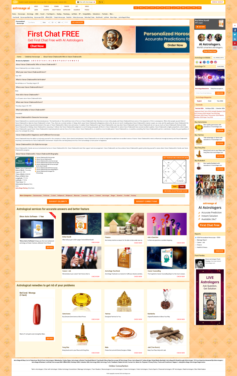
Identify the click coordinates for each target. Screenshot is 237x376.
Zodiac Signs (67, 360)
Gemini (56, 6)
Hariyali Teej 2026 (211, 113)
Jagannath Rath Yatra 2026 (202, 111)
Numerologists (106, 369)
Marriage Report (202, 240)
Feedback (114, 362)
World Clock (41, 360)
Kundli (26, 2)
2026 (37, 14)
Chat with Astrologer (86, 2)
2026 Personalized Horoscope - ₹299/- (209, 237)
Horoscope (21, 14)
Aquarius (77, 10)
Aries (36, 6)
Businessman (37, 195)
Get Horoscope (77, 22)
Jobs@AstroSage (183, 362)
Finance (199, 245)
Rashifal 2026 (32, 2)
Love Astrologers (117, 369)
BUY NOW (50, 247)
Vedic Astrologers (142, 369)
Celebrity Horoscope (32, 57)
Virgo (87, 6)
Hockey (133, 195)
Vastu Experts (153, 369)
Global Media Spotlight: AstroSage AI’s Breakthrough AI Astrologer (172, 360)
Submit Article (122, 362)
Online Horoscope (78, 17)
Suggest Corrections (146, 201)
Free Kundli (16, 17)
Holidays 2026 (209, 108)
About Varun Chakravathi (44, 159)
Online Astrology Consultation (67, 369)
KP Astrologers (177, 369)
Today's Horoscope (59, 17)
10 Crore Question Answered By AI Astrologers (208, 360)
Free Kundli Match (90, 360)
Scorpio (46, 10)
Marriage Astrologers (84, 369)
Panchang (66, 14)
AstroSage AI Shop (124, 17)
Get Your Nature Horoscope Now (175, 158)
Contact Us (131, 362)
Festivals (105, 14)
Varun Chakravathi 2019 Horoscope (47, 168)
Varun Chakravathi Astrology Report (47, 169)
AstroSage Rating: (22, 188)
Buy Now (202, 27)
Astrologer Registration (197, 362)
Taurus (46, 6)
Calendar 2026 (62, 2)
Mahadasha (58, 360)
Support (175, 362)
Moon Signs (113, 17)
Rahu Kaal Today (89, 17)
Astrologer (105, 195)
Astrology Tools (106, 362)
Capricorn (66, 10)
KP (80, 14)
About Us (138, 362)
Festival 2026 (199, 108)
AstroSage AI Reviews (38, 362)
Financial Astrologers (165, 369)
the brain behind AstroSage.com (213, 261)
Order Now (219, 251)
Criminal (98, 195)
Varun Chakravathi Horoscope (46, 157)
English (199, 101)
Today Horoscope (52, 2)
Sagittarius (56, 10)
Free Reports (51, 14)
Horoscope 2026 (41, 2)
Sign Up (220, 2)
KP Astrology (123, 360)
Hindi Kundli (99, 17)
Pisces (87, 10)
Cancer (66, 6)
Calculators (96, 14)
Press (130, 360)
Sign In (214, 2)
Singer (113, 195)
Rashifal (21, 2)
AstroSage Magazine (203, 97)
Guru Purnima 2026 (200, 113)
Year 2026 (220, 101)
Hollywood (60, 195)
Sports (91, 195)
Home (14, 14)
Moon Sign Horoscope (111, 360)
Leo (77, 6)
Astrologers (50, 360)
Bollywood (69, 195)
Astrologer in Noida (78, 360)
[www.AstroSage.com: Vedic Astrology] (15, 1)
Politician (46, 195)
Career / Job (201, 242)
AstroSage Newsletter (202, 88)
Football (126, 195)
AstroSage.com (126, 373)
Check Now (95, 242)
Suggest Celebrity (58, 201)
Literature (84, 195)
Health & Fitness (202, 247)
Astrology (30, 14)
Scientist (119, 195)
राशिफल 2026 (48, 17)
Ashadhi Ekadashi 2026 (218, 111)
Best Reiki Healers (200, 369)
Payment (145, 362)
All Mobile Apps (218, 57)
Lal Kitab (106, 17)
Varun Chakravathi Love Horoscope (47, 161)
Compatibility (87, 14)
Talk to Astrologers (37, 369)
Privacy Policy (152, 362)
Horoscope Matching (26, 17)
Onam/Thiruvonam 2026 (211, 115)
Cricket (53, 195)
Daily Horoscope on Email (218, 88)
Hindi (209, 101)
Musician (77, 195)
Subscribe (220, 66)
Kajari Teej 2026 (208, 117)
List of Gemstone (31, 360)
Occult (42, 14)
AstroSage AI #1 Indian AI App (141, 360)
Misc (111, 14)
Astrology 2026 (95, 362)
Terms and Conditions (165, 362)
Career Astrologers (130, 369)
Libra (36, 10)
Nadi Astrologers (188, 369)
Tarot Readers (96, 369)
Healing (59, 14)
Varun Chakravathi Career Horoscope (48, 162)
